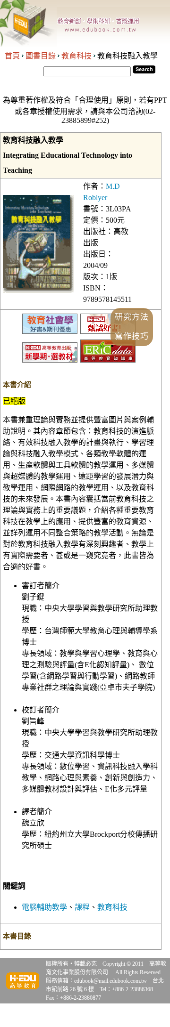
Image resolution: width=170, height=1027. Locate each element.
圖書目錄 (41, 56)
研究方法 (132, 317)
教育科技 (76, 56)
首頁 (12, 56)
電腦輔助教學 (44, 907)
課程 (82, 907)
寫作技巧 (132, 336)
